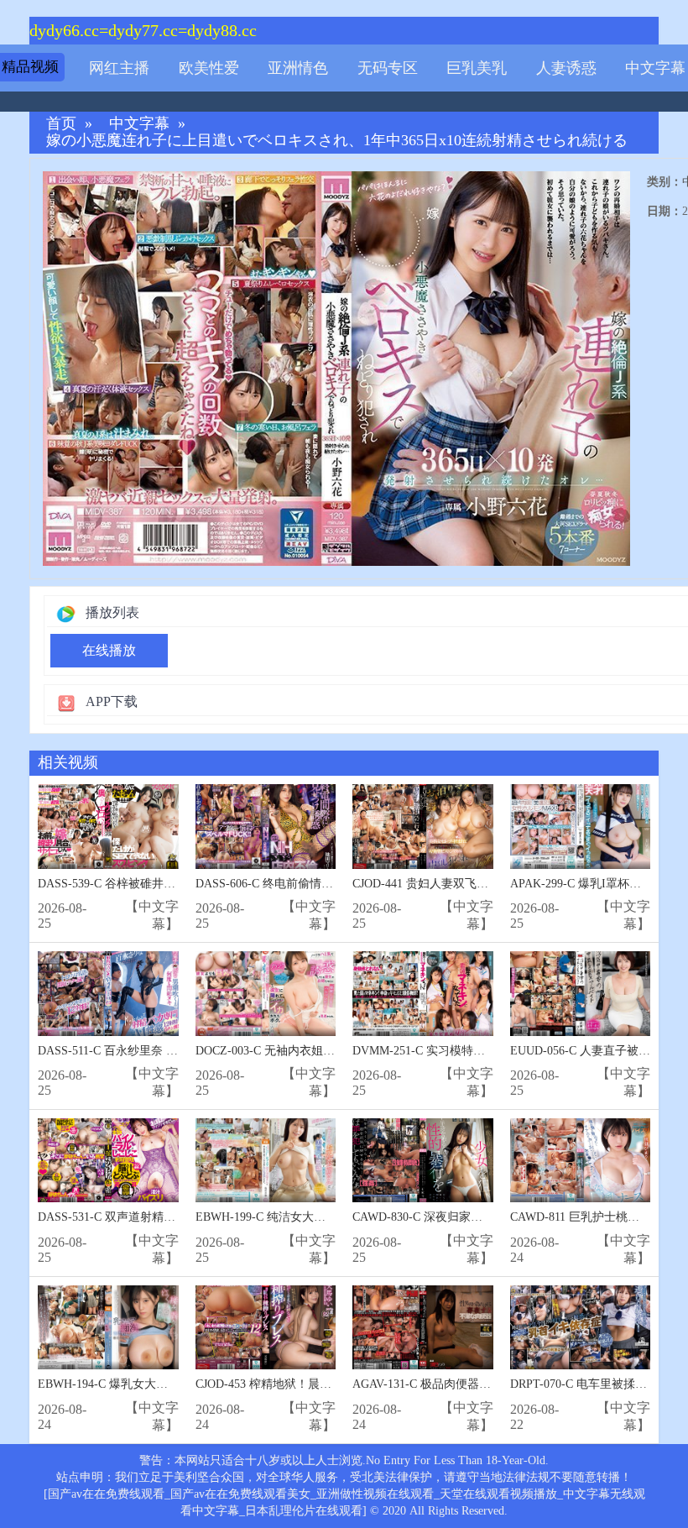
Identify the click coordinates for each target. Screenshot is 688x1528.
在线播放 (109, 650)
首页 (61, 124)
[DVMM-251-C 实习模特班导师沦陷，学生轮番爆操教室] (422, 993)
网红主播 (119, 68)
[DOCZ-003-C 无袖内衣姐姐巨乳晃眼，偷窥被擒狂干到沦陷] (265, 993)
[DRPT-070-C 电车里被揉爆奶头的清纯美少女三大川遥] (580, 1327)
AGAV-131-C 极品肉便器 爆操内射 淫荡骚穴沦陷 (477, 1384)
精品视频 (30, 67)
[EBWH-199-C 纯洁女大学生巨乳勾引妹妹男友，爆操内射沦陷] (265, 1160)
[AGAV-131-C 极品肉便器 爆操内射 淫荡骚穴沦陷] (422, 1327)
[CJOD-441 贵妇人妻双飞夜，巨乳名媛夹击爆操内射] (422, 826)
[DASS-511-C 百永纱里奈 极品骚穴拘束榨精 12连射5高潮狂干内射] (108, 993)
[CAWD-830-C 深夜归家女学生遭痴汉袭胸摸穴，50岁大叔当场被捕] (422, 1160)
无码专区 (387, 68)
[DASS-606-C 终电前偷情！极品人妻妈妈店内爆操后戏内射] (265, 826)
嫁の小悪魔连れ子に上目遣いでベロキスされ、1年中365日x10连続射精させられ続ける (337, 141)
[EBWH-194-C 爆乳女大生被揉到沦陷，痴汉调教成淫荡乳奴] (108, 1327)
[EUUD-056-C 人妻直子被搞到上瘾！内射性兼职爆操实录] (580, 993)
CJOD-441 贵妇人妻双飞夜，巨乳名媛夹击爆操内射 (485, 883)
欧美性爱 (209, 68)
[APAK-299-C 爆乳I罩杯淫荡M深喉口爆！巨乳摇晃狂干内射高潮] (580, 826)
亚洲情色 (298, 68)
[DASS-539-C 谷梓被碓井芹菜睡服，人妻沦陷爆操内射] (108, 826)
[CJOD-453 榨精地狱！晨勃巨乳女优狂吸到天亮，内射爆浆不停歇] (265, 1327)
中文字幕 (655, 68)
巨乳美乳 (476, 68)
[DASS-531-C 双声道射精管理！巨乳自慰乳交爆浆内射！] (108, 1160)
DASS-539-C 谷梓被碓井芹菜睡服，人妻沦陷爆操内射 (177, 883)
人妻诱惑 (566, 68)
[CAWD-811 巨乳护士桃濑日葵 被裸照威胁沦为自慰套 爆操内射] (580, 1160)
